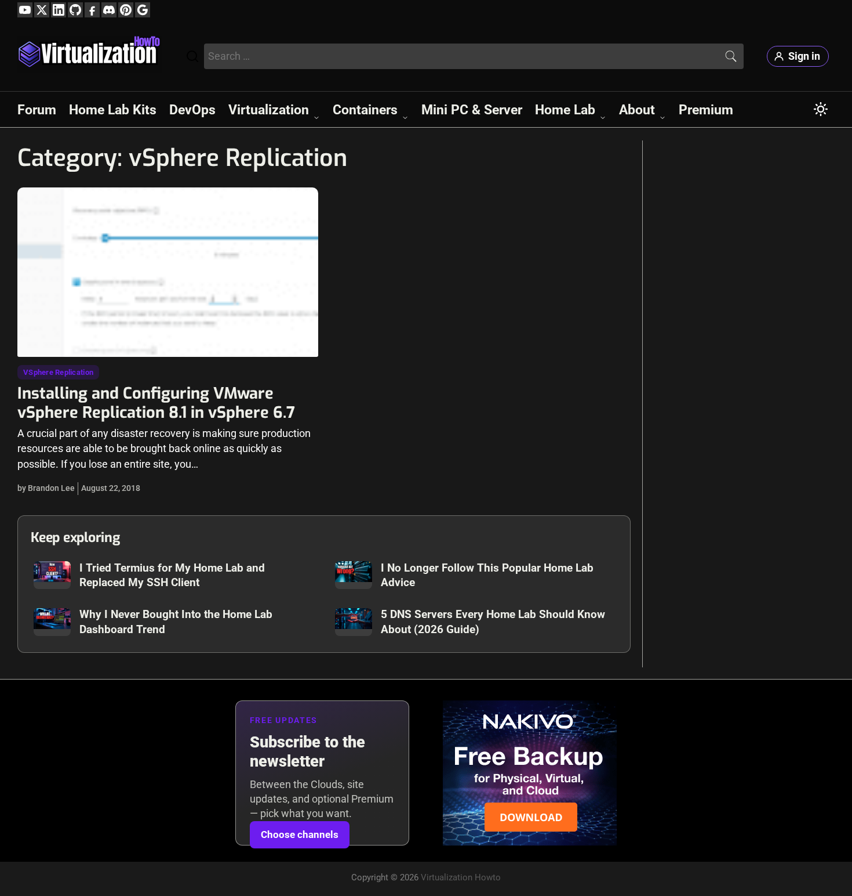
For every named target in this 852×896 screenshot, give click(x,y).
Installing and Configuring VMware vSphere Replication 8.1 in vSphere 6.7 (156, 403)
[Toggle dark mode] (821, 109)
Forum (36, 110)
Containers (365, 110)
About (637, 110)
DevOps (192, 110)
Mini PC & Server (471, 110)
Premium (706, 110)
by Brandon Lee (46, 488)
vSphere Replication (58, 372)
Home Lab (565, 110)
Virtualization (268, 110)
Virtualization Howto (461, 877)
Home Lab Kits (112, 110)
